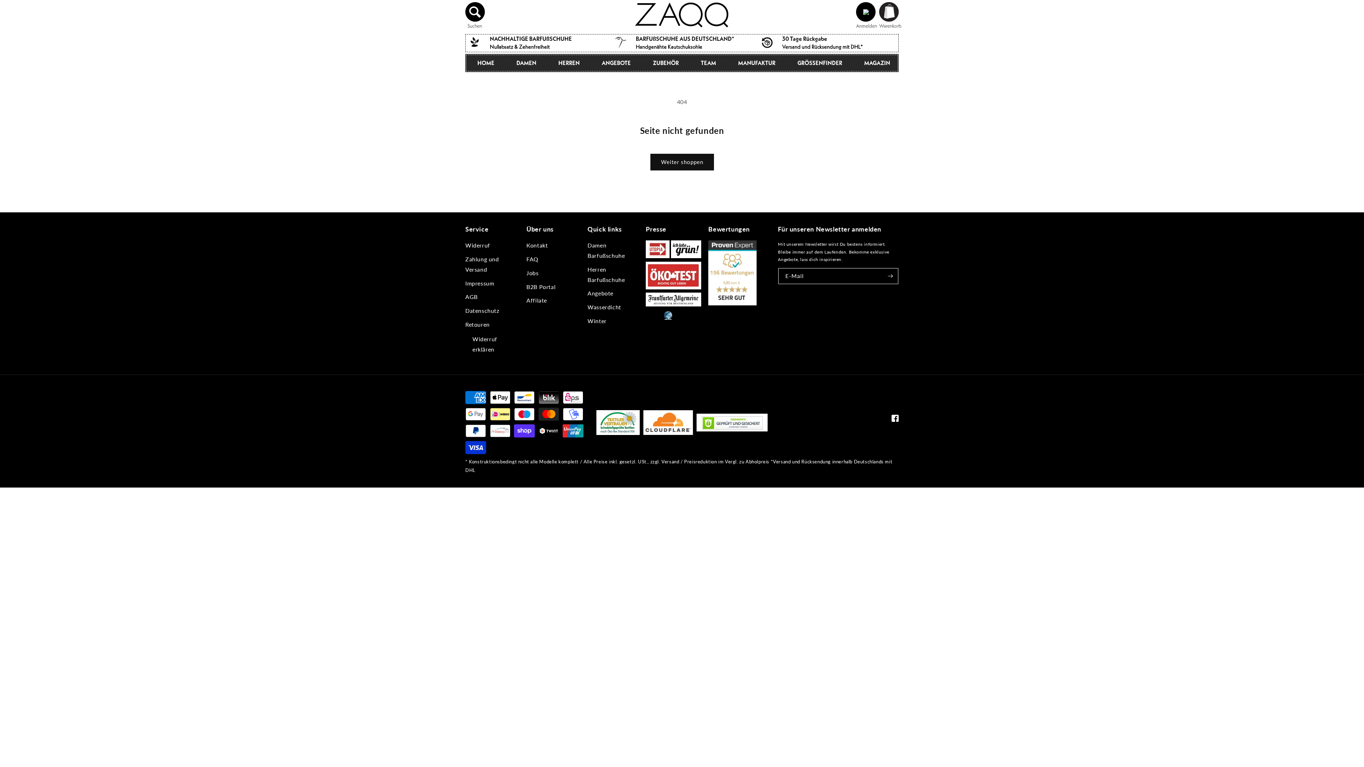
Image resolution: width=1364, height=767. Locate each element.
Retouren (477, 324)
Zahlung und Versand (482, 264)
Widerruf (477, 245)
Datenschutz (482, 310)
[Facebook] (895, 420)
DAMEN (526, 62)
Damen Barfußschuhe (606, 250)
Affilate (536, 300)
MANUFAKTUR (756, 62)
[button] (475, 12)
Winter (597, 320)
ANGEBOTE (616, 62)
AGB (471, 296)
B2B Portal (541, 286)
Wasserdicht (604, 307)
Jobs (532, 273)
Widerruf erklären (484, 344)
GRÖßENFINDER (819, 62)
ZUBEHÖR (666, 62)
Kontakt (537, 245)
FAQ (532, 259)
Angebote (600, 293)
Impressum (479, 283)
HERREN (569, 62)
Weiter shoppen (682, 162)
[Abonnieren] (890, 276)
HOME (485, 62)
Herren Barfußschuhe (606, 274)
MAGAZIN (877, 62)
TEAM (708, 62)
